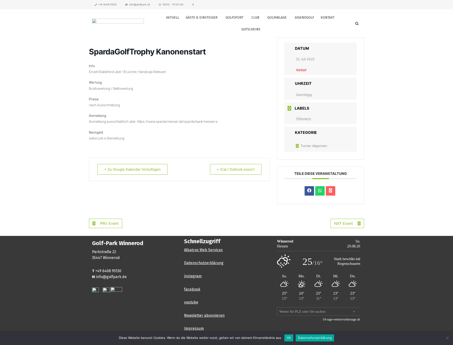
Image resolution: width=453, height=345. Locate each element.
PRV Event (109, 223)
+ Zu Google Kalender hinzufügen (132, 169)
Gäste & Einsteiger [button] (202, 18)
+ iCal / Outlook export (236, 169)
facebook (192, 289)
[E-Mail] (330, 191)
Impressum (194, 328)
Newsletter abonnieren (204, 315)
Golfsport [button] (234, 18)
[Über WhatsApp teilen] (320, 191)
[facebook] (193, 4)
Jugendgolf (304, 18)
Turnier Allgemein (314, 146)
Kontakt (328, 18)
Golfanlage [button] (277, 18)
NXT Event (343, 223)
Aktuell (172, 18)
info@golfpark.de (139, 4)
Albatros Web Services (203, 250)
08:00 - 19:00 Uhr (173, 4)
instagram (193, 276)
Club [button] (255, 18)
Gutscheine (250, 29)
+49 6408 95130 (107, 4)
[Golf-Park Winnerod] (118, 23)
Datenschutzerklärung (203, 263)
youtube (191, 302)
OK (289, 338)
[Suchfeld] (357, 23)
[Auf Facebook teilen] (309, 191)
